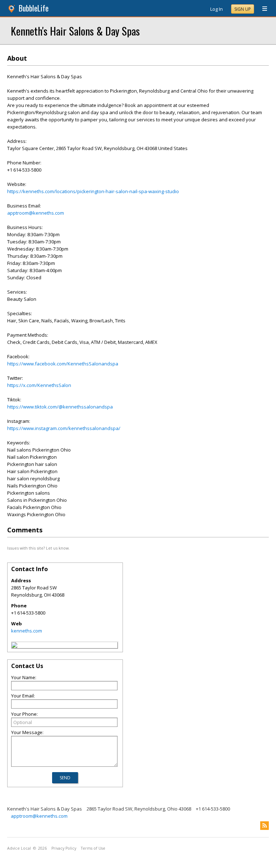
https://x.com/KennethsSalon (39, 385)
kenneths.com (26, 630)
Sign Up (242, 9)
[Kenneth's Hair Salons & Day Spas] (14, 646)
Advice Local (19, 848)
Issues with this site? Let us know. (38, 548)
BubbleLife (34, 8)
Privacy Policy (63, 848)
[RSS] (264, 825)
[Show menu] (262, 9)
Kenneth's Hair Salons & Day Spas (75, 30)
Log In (216, 9)
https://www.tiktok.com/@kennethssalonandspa (60, 406)
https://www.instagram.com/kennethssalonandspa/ (63, 428)
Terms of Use (93, 848)
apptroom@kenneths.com (35, 213)
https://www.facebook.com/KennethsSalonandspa (62, 363)
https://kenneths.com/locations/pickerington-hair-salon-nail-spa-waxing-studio (93, 191)
